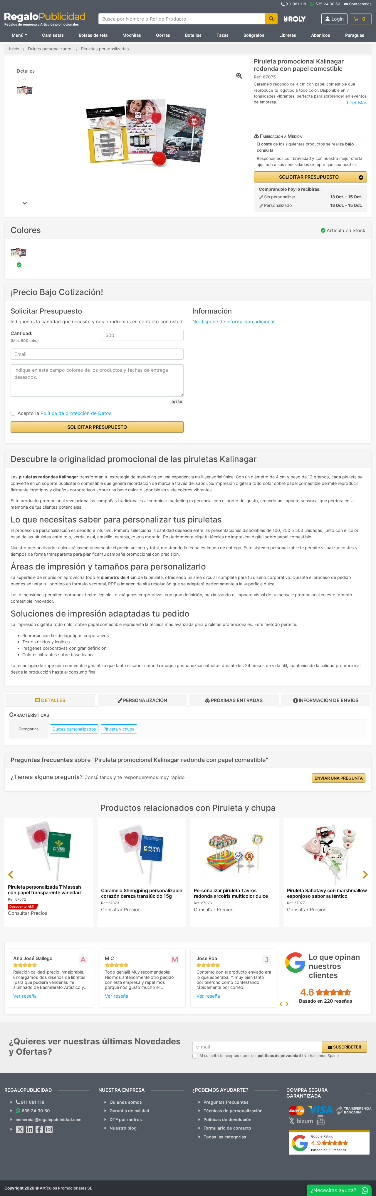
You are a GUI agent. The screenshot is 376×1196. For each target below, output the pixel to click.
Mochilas (131, 35)
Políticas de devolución (227, 1119)
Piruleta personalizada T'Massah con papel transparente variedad (44, 889)
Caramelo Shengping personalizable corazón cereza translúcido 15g (141, 893)
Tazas (222, 35)
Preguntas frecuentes (226, 1102)
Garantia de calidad (129, 1110)
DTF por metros (126, 1119)
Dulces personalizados (74, 728)
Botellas (193, 35)
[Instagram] (49, 1129)
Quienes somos (126, 1102)
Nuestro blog (123, 1127)
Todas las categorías (225, 1136)
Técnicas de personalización (233, 1110)
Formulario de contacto (227, 1127)
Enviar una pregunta (339, 777)
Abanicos (320, 35)
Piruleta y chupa (119, 728)
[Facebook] (39, 1129)
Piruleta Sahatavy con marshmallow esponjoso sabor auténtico (327, 893)
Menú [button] (18, 35)
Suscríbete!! (346, 1046)
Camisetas (53, 35)
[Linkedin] (29, 1129)
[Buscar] (271, 18)
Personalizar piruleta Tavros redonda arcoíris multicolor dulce (231, 893)
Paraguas (354, 35)
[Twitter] (20, 1129)
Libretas (287, 35)
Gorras (163, 35)
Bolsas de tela (93, 35)
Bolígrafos (254, 35)
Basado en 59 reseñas (328, 1150)
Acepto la (64, 413)
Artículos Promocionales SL (66, 1188)
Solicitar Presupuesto (308, 177)
